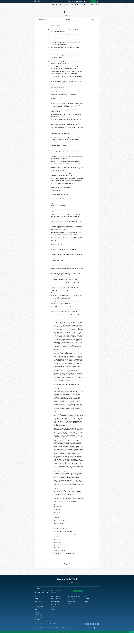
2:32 (55, 531)
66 (81, 429)
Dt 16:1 (66, 545)
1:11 (57, 512)
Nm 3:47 (74, 464)
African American (38, 601)
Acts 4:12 (69, 392)
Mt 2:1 (58, 343)
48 (77, 464)
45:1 (73, 363)
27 (61, 545)
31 (57, 528)
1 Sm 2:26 (63, 550)
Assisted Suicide (38, 607)
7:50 (80, 421)
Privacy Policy (73, 560)
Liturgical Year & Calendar (56, 604)
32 (77, 405)
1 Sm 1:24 (61, 463)
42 (62, 422)
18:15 (68, 373)
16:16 (62, 515)
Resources (86, 600)
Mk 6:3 (58, 374)
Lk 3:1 (61, 340)
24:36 (64, 422)
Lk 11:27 (55, 485)
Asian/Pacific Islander (39, 606)
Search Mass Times (55, 601)
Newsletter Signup (88, 603)
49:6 (64, 531)
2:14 (55, 414)
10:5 (57, 422)
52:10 (66, 528)
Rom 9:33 (68, 534)
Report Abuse (86, 1)
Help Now (93, 1)
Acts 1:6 (76, 401)
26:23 (71, 531)
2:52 (60, 542)
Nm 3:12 (63, 373)
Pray (69, 603)
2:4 (55, 504)
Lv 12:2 (61, 449)
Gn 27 (56, 373)
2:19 (58, 547)
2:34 (55, 534)
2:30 (55, 528)
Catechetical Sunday (39, 615)
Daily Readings (71, 1)
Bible (36, 609)
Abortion (36, 598)
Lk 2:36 (57, 438)
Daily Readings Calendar (75, 1)
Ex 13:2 (59, 373)
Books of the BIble (55, 600)
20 (72, 21)
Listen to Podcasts (66, 582)
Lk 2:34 (77, 481)
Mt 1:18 (60, 506)
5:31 (72, 515)
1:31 (58, 520)
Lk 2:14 (76, 360)
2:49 (55, 497)
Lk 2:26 (63, 404)
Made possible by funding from (87, 627)
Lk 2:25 (79, 436)
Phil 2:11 (75, 515)
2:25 (55, 471)
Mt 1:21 (58, 515)
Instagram (96, 624)
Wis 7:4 (61, 378)
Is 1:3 (66, 380)
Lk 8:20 (62, 485)
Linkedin (93, 624)
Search (98, 1)
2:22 (55, 432)
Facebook (88, 624)
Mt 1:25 (55, 374)
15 (64, 21)
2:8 (55, 383)
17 (67, 21)
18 (69, 21)
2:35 (55, 480)
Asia (36, 604)
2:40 (55, 542)
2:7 (55, 369)
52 (77, 385)
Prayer (52, 603)
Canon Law (37, 612)
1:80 (58, 542)
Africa (36, 600)
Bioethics (37, 611)
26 (59, 512)
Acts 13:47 (67, 531)
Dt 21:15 (73, 373)
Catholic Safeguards (39, 617)
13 (60, 21)
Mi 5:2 (57, 504)
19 (70, 21)
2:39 (55, 539)
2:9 (55, 512)
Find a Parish (79, 1)
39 (57, 435)
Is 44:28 (69, 363)
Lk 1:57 (79, 429)
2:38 (56, 536)
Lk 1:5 (55, 343)
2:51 (55, 547)
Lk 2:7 (60, 459)
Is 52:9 (58, 536)
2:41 (55, 488)
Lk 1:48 (74, 385)
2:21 (55, 428)
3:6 (58, 528)
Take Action (70, 598)
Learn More (78, 590)
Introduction (40, 21)
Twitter (85, 624)
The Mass (53, 609)
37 (60, 438)
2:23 (55, 525)
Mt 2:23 (58, 539)
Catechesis (37, 614)
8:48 (54, 422)
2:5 (55, 506)
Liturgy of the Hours (55, 607)
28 (63, 463)
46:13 (61, 531)
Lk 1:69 (63, 392)
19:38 (60, 422)
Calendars (86, 601)
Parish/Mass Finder (88, 598)
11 (57, 21)
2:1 (55, 321)
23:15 (63, 545)
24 (79, 21)
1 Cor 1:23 (72, 534)
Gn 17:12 (61, 520)
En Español (67, 15)
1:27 (57, 506)
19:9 (66, 392)
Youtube (90, 624)
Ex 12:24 (59, 545)
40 (57, 432)
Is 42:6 (58, 531)
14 (62, 21)
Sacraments (53, 606)
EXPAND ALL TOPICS (38, 619)
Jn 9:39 (64, 534)
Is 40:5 (61, 528)
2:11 (55, 388)
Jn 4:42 (64, 515)
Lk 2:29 (74, 405)
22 (76, 21)
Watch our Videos (74, 582)
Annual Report (38, 603)
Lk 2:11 (65, 360)
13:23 (57, 392)
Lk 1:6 (71, 436)
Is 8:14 (60, 534)
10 (55, 21)
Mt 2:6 (60, 504)
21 (74, 21)
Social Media (87, 604)
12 (58, 21)
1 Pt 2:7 (76, 534)
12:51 (58, 534)
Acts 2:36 (69, 515)
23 (77, 21)
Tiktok (98, 624)
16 (65, 21)
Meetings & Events (72, 601)
